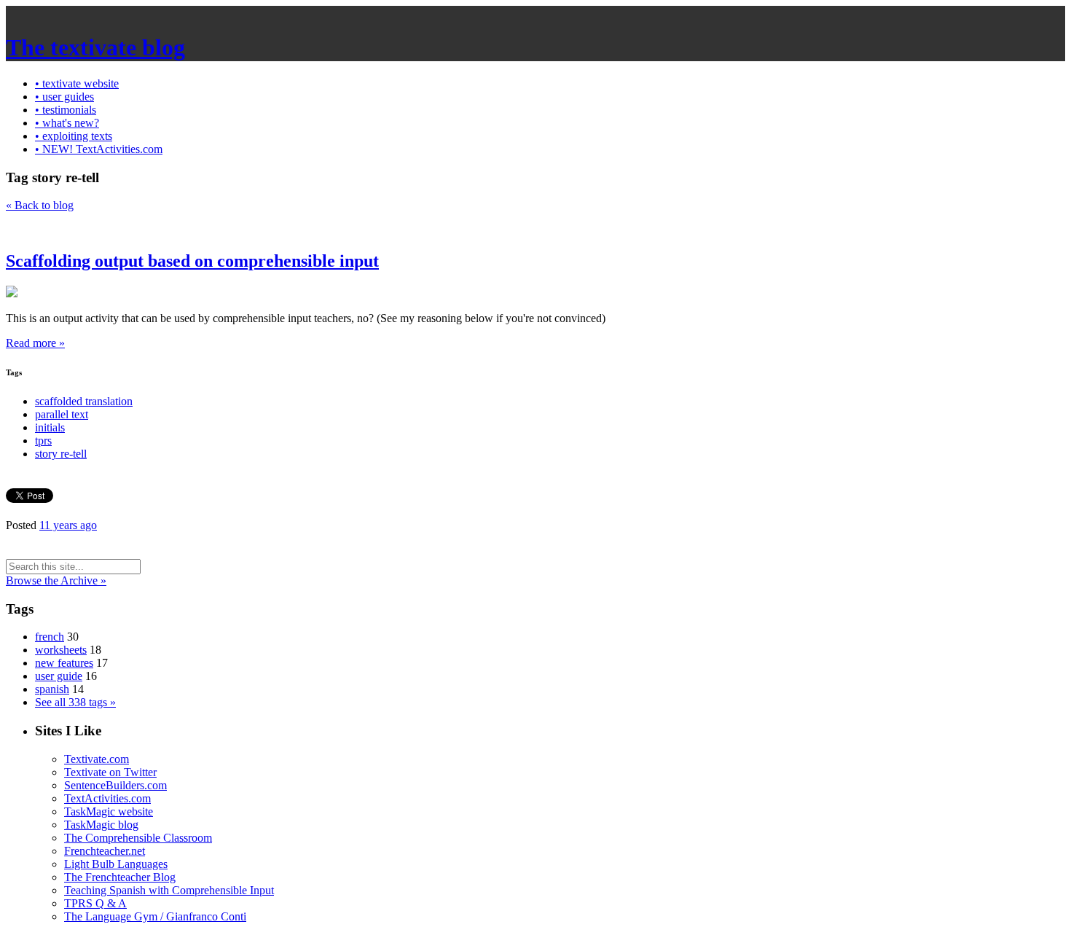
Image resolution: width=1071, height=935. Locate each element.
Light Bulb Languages (116, 864)
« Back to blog (40, 205)
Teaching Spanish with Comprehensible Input (169, 890)
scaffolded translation (84, 401)
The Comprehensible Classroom (138, 838)
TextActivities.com (107, 798)
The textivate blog (95, 47)
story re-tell (61, 453)
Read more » (35, 343)
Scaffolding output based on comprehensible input (192, 260)
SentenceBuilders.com (115, 785)
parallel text (61, 414)
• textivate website (77, 83)
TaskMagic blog (101, 824)
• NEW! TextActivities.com (98, 149)
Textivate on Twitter (110, 772)
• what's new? (67, 123)
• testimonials (65, 109)
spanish (52, 689)
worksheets (61, 649)
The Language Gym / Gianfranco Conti (155, 916)
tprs (43, 440)
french (49, 636)
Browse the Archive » (56, 580)
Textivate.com (96, 759)
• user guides (64, 96)
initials (50, 427)
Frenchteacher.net (104, 851)
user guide (58, 676)
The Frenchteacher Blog (120, 877)
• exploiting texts (73, 136)
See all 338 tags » (75, 702)
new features (64, 663)
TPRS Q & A (95, 903)
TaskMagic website (108, 811)
